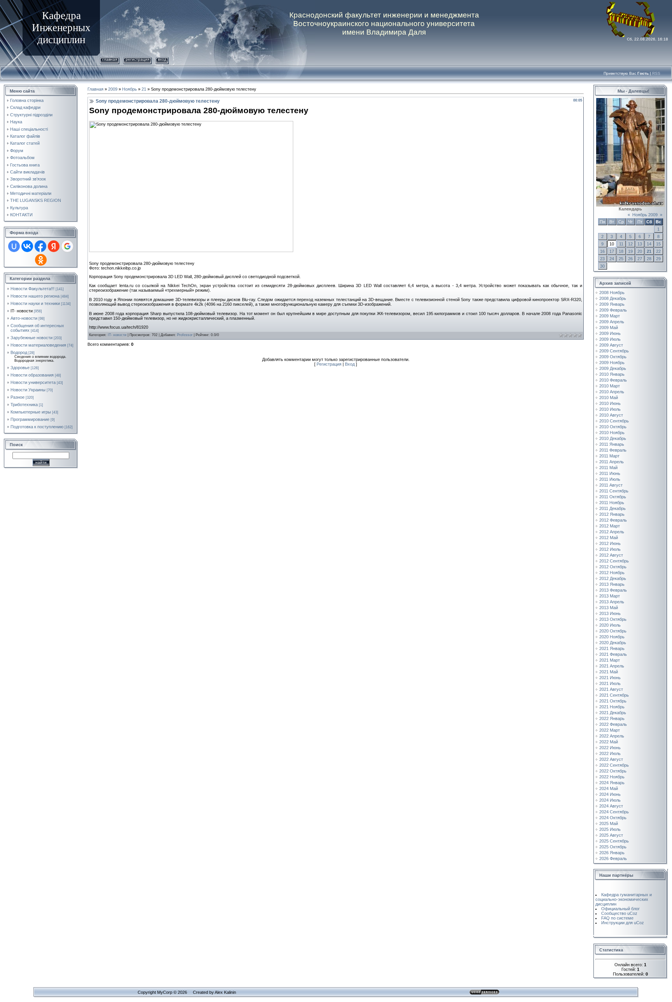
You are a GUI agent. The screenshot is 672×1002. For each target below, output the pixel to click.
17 (611, 251)
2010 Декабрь (612, 438)
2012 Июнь (610, 543)
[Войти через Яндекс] (54, 246)
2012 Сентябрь (614, 561)
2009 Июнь (610, 333)
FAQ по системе (617, 918)
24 (611, 258)
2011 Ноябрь (611, 502)
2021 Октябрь (612, 701)
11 (621, 244)
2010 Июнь (610, 403)
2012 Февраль (613, 520)
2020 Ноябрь (612, 636)
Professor (184, 335)
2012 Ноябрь (612, 572)
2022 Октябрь (612, 771)
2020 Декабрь (612, 642)
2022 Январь (612, 718)
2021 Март (609, 660)
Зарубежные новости (31, 337)
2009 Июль (610, 339)
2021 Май (608, 671)
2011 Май (608, 467)
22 (658, 251)
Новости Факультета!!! (32, 288)
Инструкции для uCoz (622, 922)
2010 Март (609, 386)
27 (639, 258)
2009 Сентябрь (614, 351)
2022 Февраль (613, 724)
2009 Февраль (613, 310)
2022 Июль (610, 753)
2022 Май (608, 741)
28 (649, 258)
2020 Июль (610, 625)
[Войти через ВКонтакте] (27, 246)
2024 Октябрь (612, 817)
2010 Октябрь (612, 426)
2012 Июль (610, 549)
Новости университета (33, 382)
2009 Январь (612, 304)
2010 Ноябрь (612, 432)
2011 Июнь (609, 473)
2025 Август (611, 835)
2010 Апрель (611, 391)
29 (658, 258)
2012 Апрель (611, 531)
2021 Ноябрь (612, 706)
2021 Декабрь (612, 712)
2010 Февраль (613, 380)
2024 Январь (612, 782)
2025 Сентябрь (614, 841)
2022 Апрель (611, 736)
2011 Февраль (612, 450)
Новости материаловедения (38, 345)
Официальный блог (620, 908)
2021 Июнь (610, 677)
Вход (162, 59)
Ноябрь (129, 89)
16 (602, 251)
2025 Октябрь (612, 846)
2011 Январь (611, 444)
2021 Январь (612, 648)
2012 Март (609, 526)
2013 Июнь (610, 613)
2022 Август (611, 759)
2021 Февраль (613, 654)
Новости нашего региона (35, 296)
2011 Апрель (611, 461)
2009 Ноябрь (612, 362)
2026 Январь (612, 852)
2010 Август (611, 415)
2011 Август (611, 485)
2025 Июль (610, 829)
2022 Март (609, 730)
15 (658, 244)
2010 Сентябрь (614, 421)
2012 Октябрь (612, 566)
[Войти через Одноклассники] (41, 260)
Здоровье (20, 367)
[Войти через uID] (14, 246)
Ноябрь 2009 (645, 214)
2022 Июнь (610, 747)
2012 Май (608, 537)
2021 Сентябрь (614, 695)
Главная (109, 59)
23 (602, 258)
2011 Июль (609, 479)
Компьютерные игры (30, 412)
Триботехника (24, 404)
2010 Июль (610, 409)
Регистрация (137, 59)
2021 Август (611, 689)
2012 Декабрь (612, 578)
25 (621, 258)
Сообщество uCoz (619, 913)
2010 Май (608, 397)
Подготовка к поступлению (36, 426)
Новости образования (32, 375)
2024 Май (608, 788)
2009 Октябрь (612, 356)
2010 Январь (612, 374)
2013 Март (609, 596)
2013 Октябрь (612, 619)
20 (639, 251)
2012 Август (611, 555)
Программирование (29, 419)
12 (630, 244)
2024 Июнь (610, 794)
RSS (656, 73)
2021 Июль (610, 683)
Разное (17, 397)
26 (630, 258)
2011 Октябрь (612, 496)
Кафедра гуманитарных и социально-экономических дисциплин (623, 899)
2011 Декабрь (612, 508)
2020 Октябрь (612, 631)
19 (630, 251)
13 (639, 244)
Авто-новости (23, 318)
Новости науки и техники (35, 303)
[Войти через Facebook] (40, 246)
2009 (112, 89)
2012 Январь (612, 514)
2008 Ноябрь (612, 292)
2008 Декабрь (612, 298)
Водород (18, 352)
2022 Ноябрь (612, 776)
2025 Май (608, 823)
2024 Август (611, 806)
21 (144, 89)
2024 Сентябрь (614, 811)
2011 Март (609, 456)
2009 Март (609, 316)
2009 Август (611, 345)
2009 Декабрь (612, 368)
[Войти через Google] (67, 246)
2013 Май (608, 607)
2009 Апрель (611, 321)
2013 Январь (612, 584)
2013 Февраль (613, 590)
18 (621, 251)
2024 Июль (610, 800)
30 (602, 266)
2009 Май (608, 327)
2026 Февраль (613, 858)
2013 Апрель (611, 601)
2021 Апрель (611, 666)
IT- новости (21, 310)
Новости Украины (28, 389)
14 (649, 244)
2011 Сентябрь (613, 491)
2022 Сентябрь (614, 765)
